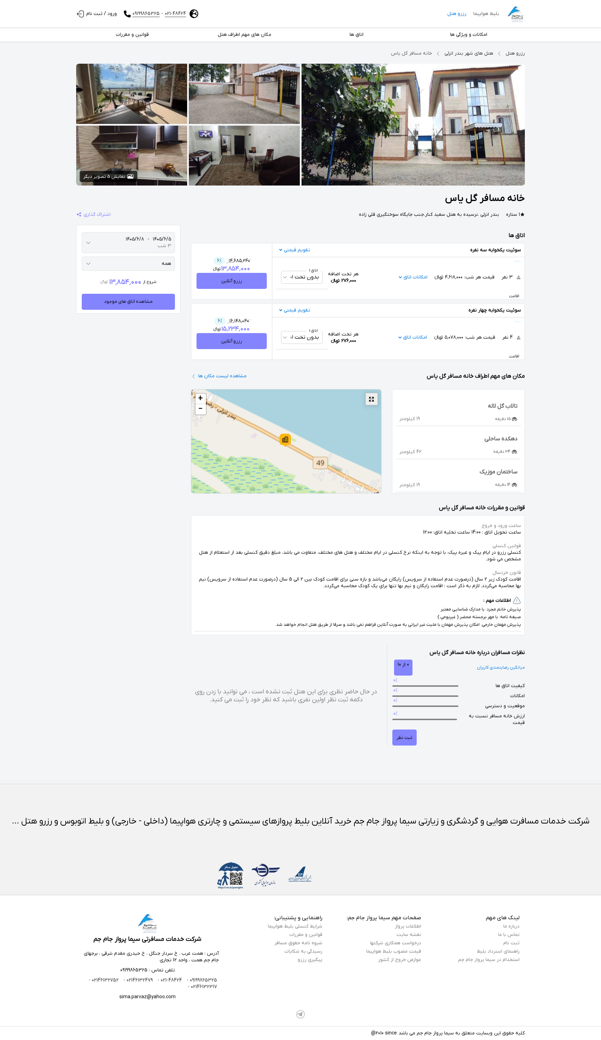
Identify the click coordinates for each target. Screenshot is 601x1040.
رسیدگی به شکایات (303, 951)
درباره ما (511, 926)
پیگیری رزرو (310, 959)
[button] (285, 440)
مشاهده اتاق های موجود (128, 302)
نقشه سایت (408, 934)
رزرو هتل (456, 13)
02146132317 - (202, 987)
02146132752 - (104, 980)
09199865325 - (201, 980)
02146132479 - (137, 980)
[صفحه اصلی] (515, 14)
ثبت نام (511, 943)
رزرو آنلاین (231, 281)
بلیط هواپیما (486, 13)
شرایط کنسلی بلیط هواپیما (295, 926)
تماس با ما (509, 934)
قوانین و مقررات (305, 934)
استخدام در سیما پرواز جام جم (489, 959)
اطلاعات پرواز (408, 926)
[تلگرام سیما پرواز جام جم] (300, 1014)
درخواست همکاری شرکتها (395, 943)
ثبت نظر (404, 738)
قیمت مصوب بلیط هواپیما (393, 951)
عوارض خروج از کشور (399, 959)
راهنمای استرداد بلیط (498, 951)
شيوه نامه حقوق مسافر (298, 943)
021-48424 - (169, 980)
